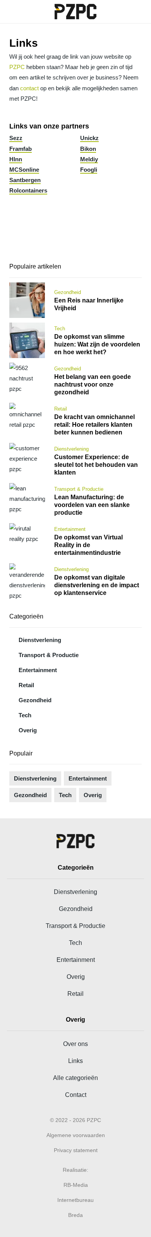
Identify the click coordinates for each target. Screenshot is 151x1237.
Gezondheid (35, 700)
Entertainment (38, 670)
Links (75, 1060)
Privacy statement (76, 1150)
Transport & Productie (49, 655)
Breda (75, 1215)
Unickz (89, 138)
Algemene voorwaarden (75, 1135)
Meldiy (89, 159)
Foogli (88, 169)
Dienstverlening (40, 640)
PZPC (17, 67)
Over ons (75, 1043)
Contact (75, 1094)
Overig (28, 730)
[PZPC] (75, 11)
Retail (26, 685)
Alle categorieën (75, 1077)
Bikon (88, 148)
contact (29, 88)
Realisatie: (75, 1170)
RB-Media (75, 1185)
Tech (25, 715)
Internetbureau (75, 1200)
